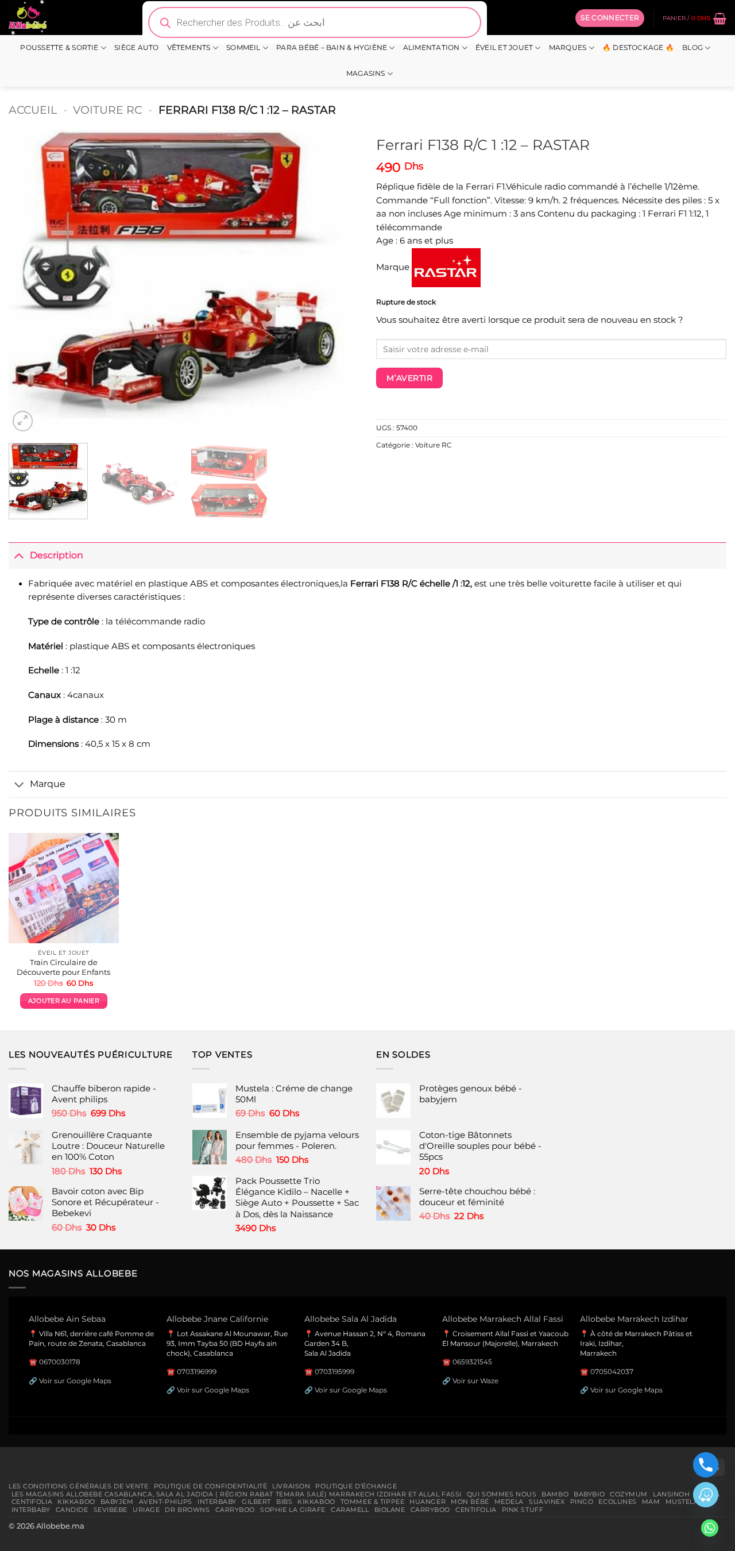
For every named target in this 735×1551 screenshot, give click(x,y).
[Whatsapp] (709, 1528)
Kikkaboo (76, 1502)
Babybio (589, 1494)
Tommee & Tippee (372, 1502)
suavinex (547, 1502)
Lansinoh (671, 1494)
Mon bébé (470, 1502)
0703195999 (334, 1371)
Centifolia (32, 1502)
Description (56, 555)
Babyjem (117, 1502)
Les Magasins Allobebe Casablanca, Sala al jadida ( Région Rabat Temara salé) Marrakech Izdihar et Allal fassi (236, 1494)
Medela (509, 1502)
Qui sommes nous (501, 1494)
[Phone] (705, 1464)
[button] (609, 17)
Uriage (146, 1510)
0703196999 (196, 1371)
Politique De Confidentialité (211, 1486)
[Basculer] (19, 555)
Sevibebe (111, 1510)
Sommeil (243, 48)
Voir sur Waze (475, 1380)
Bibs (284, 1502)
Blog (692, 48)
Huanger (427, 1502)
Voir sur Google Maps (75, 1380)
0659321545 (472, 1361)
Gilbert (256, 1502)
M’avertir (409, 378)
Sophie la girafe (293, 1510)
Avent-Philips (165, 1502)
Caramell (350, 1510)
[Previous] (30, 282)
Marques (568, 48)
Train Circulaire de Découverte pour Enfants (63, 967)
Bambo (554, 1494)
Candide (72, 1510)
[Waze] (705, 1494)
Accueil (33, 110)
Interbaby (217, 1502)
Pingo (582, 1502)
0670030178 (59, 1361)
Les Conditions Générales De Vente (79, 1486)
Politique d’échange (356, 1486)
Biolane (389, 1510)
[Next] (337, 282)
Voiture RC (107, 110)
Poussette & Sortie (59, 48)
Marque (47, 783)
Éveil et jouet (504, 48)
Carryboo (235, 1510)
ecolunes (617, 1502)
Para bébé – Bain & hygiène (331, 48)
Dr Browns (187, 1510)
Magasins (365, 74)
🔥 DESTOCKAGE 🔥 (638, 48)
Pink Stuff (523, 1510)
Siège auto (136, 48)
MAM (651, 1502)
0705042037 (611, 1371)
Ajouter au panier (63, 1001)
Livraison (291, 1486)
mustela (682, 1502)
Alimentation (431, 48)
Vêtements (189, 48)
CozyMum (629, 1494)
